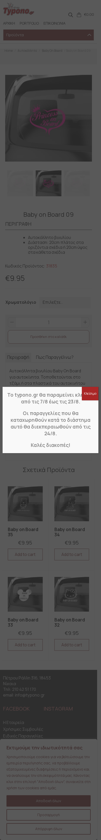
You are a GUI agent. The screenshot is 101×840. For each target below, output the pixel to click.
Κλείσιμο (90, 393)
